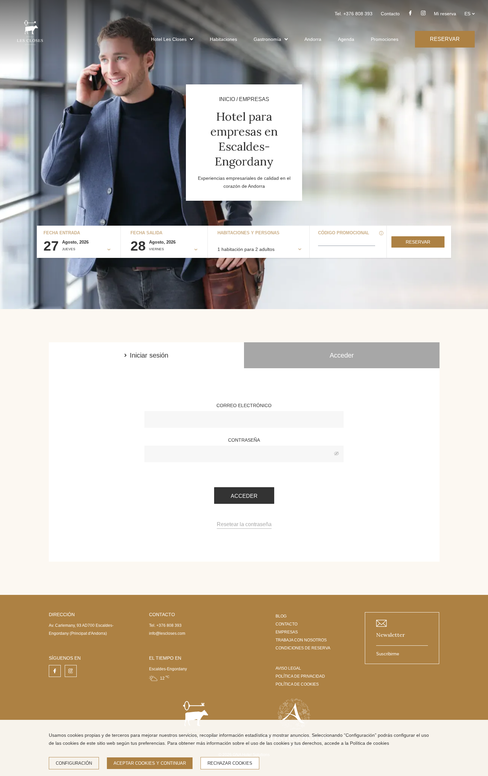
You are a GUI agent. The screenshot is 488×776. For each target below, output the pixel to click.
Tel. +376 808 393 (353, 13)
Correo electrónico (244, 405)
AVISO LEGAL (288, 668)
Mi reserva (445, 13)
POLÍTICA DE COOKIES (297, 684)
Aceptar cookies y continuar (150, 763)
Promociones (384, 39)
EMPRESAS (287, 632)
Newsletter (390, 634)
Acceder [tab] (342, 355)
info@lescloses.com (167, 633)
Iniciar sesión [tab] (149, 355)
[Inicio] (29, 47)
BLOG (281, 616)
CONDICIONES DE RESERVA (303, 648)
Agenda (346, 39)
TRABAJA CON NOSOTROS (301, 640)
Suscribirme (387, 653)
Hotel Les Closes (169, 39)
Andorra (312, 39)
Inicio (227, 99)
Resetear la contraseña (244, 524)
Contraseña (244, 440)
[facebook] (410, 15)
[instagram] (423, 15)
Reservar (418, 242)
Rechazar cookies (229, 763)
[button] (191, 39)
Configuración (74, 763)
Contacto (390, 13)
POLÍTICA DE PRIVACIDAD (300, 676)
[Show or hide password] (336, 454)
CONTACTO (286, 624)
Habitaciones (223, 39)
